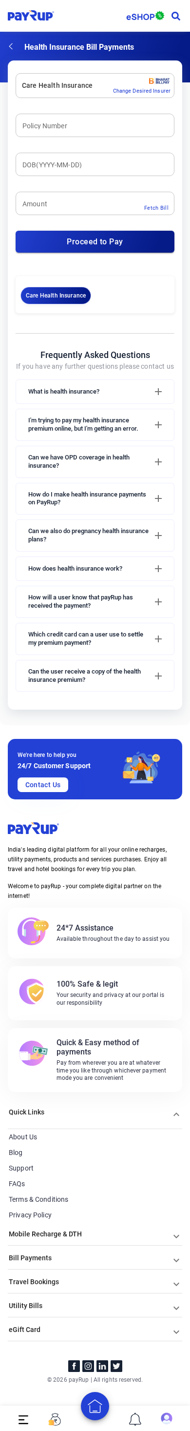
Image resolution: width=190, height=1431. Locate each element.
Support (21, 1168)
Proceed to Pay (95, 241)
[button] (95, 391)
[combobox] (22, 85)
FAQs (17, 1184)
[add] (95, 1406)
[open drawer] (23, 1419)
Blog (16, 1152)
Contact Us (43, 785)
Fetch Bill (156, 208)
